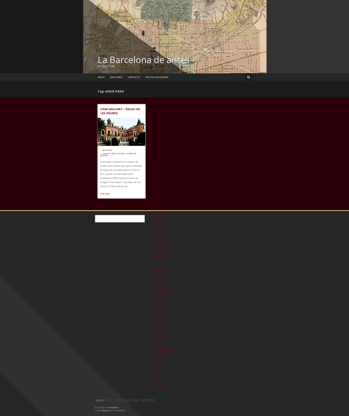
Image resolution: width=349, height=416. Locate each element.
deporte (157, 300)
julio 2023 (158, 255)
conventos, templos (163, 297)
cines (155, 285)
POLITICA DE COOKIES (156, 77)
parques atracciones (163, 348)
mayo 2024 (158, 225)
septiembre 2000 (161, 258)
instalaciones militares (164, 321)
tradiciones (158, 381)
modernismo (159, 333)
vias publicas (159, 387)
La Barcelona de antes (143, 60)
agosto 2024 (159, 216)
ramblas (157, 369)
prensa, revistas (161, 360)
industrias (158, 318)
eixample (157, 306)
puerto (156, 363)
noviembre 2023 (161, 243)
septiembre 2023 (161, 249)
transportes (159, 384)
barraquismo (159, 276)
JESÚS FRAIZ (116, 77)
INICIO (101, 77)
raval (155, 372)
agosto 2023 (159, 252)
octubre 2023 (159, 246)
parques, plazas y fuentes (114, 153)
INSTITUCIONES (161, 324)
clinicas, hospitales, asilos (166, 288)
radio (155, 366)
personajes (158, 354)
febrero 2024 (159, 234)
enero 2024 (159, 237)
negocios (157, 342)
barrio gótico (159, 279)
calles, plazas (159, 282)
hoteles (157, 315)
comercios (158, 294)
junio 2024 (158, 222)
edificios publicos (161, 303)
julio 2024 (158, 219)
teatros (156, 378)
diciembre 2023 (160, 240)
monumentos (160, 336)
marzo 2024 (159, 231)
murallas (157, 339)
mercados (158, 330)
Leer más (105, 193)
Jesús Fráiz (107, 150)
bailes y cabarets (161, 270)
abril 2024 (158, 228)
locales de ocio (160, 327)
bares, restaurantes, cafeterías (168, 273)
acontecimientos (161, 267)
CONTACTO (134, 77)
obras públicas (160, 345)
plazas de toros (161, 357)
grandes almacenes (163, 312)
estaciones (158, 309)
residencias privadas (163, 375)
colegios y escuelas (162, 291)
